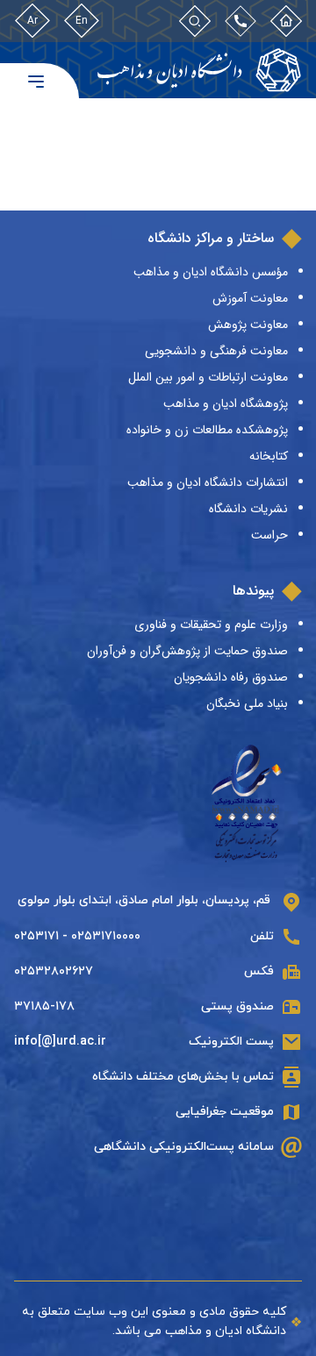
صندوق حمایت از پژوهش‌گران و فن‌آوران (187, 650)
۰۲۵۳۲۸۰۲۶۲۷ (53, 971)
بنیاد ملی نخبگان (247, 703)
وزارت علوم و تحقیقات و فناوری (211, 624)
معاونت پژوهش (248, 324)
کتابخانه (268, 456)
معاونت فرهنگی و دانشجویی (216, 350)
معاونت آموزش (250, 298)
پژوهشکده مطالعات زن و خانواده (207, 429)
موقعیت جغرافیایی (225, 1111)
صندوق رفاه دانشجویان (231, 677)
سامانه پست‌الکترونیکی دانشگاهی (184, 1146)
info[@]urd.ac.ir (60, 1041)
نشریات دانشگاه (248, 508)
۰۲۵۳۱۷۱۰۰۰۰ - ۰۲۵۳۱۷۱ (77, 936)
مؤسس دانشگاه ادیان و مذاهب (210, 272)
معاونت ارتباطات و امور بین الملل (208, 377)
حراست (269, 535)
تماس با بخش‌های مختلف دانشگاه (183, 1076)
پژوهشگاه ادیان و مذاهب (225, 403)
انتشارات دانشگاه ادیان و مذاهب (207, 482)
